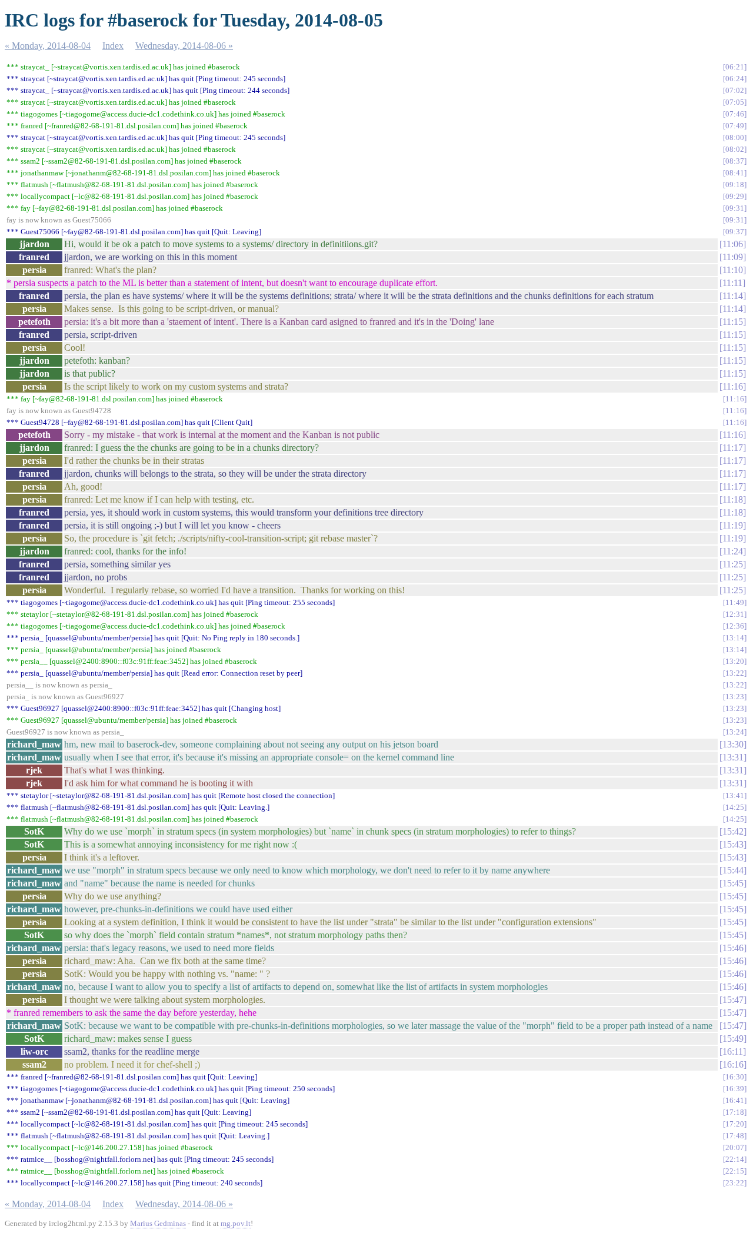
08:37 (734, 161)
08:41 (734, 172)
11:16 (732, 386)
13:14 (734, 637)
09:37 (734, 231)
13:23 (734, 696)
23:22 (734, 1182)
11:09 (732, 257)
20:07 (734, 1147)
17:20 (734, 1123)
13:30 (733, 744)
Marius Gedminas (158, 1223)
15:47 (733, 1000)
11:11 (732, 283)
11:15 (732, 322)
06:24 (734, 78)
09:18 (734, 184)
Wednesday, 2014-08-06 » (184, 46)
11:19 (732, 525)
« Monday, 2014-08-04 (48, 46)
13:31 (733, 757)
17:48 (734, 1135)
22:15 (734, 1171)
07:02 (734, 90)
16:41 (734, 1100)
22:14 (734, 1159)
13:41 (734, 795)
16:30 (734, 1076)
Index (113, 46)
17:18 (734, 1112)
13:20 (734, 661)
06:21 (734, 66)
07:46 (734, 113)
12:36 (734, 626)
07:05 (734, 102)
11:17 (732, 448)
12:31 (734, 614)
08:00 (734, 137)
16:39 (734, 1088)
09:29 (734, 196)
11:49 (734, 602)
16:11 (732, 1051)
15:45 (733, 883)
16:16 (733, 1064)
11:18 (732, 499)
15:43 (733, 844)
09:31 (734, 208)
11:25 (732, 564)
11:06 (732, 244)
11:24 (732, 551)
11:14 (732, 296)
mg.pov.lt (236, 1223)
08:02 (734, 149)
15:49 (733, 1039)
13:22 (734, 673)
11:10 (732, 270)
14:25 (734, 807)
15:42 (733, 831)
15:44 (733, 870)
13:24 (734, 731)
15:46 (733, 948)
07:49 (734, 125)
